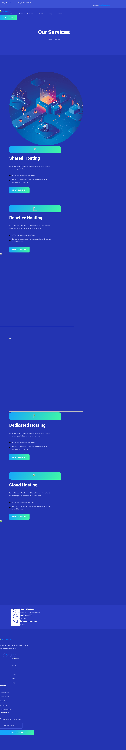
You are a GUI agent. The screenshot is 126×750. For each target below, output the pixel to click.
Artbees (7, 645)
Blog (50, 14)
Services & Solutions (26, 14)
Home (11, 14)
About (41, 14)
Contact (60, 14)
